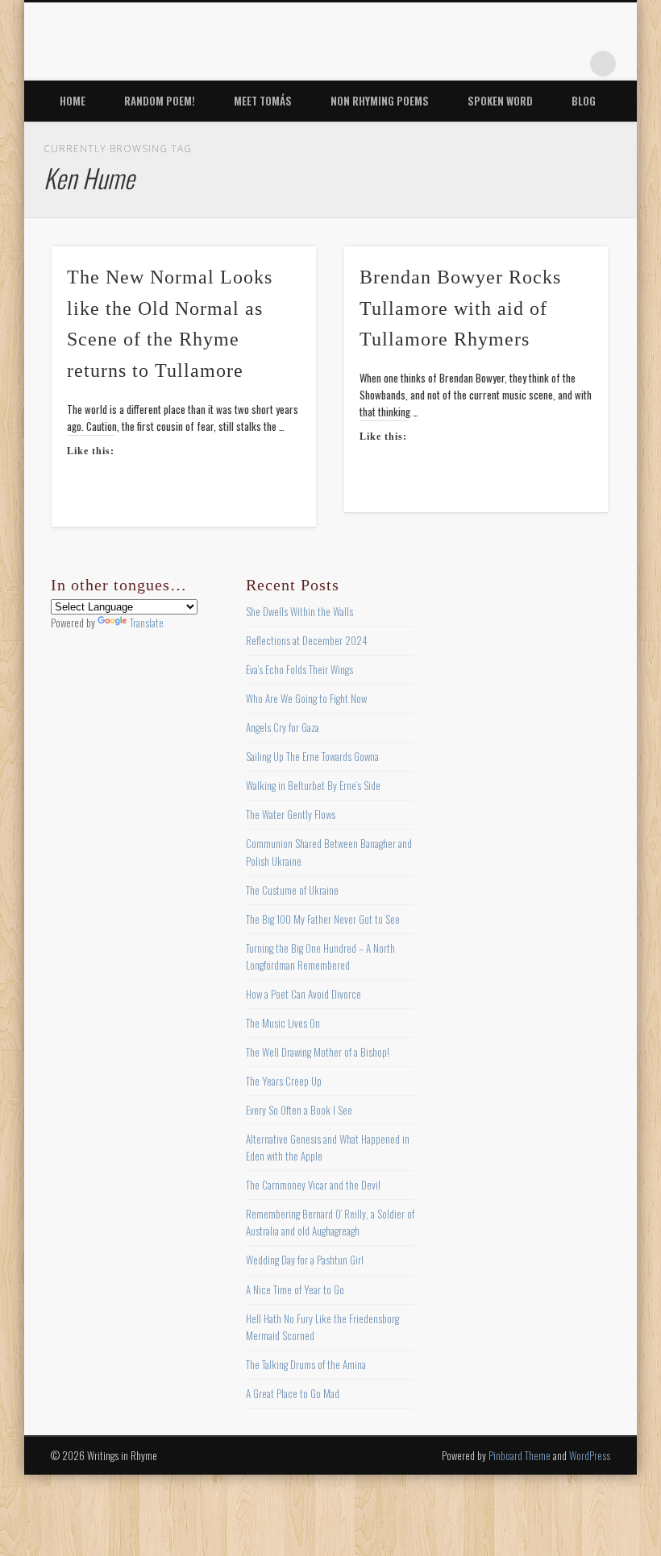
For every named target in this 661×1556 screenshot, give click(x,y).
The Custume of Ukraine (292, 890)
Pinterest (504, 64)
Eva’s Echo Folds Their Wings (299, 669)
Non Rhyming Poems (379, 101)
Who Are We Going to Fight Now (306, 698)
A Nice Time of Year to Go (295, 1289)
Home (72, 101)
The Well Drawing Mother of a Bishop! (317, 1052)
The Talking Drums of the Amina (306, 1364)
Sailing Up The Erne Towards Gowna (312, 756)
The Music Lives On (283, 1023)
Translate (147, 623)
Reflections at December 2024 (307, 640)
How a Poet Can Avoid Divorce (303, 994)
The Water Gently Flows (290, 814)
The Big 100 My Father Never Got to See (323, 919)
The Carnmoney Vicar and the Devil (313, 1185)
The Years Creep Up (284, 1081)
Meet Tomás (263, 101)
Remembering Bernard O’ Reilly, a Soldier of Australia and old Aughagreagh (330, 1222)
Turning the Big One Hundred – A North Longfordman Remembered (320, 956)
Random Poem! (159, 101)
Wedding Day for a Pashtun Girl (305, 1260)
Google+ (570, 64)
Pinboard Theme (519, 1455)
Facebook (438, 64)
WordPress (589, 1455)
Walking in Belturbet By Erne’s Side (313, 785)
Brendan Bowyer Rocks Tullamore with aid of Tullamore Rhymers (460, 308)
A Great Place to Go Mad (292, 1393)
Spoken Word (500, 101)
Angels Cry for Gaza (282, 727)
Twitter (471, 64)
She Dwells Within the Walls (299, 611)
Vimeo (537, 64)
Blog (584, 101)
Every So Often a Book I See (299, 1110)
